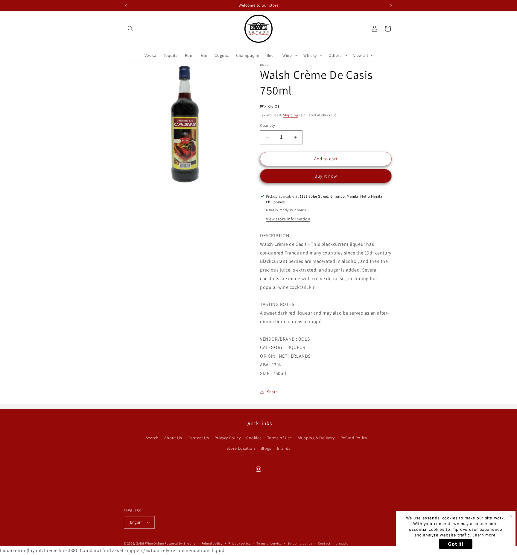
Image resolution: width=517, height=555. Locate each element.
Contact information (334, 543)
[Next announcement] (391, 5)
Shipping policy (300, 543)
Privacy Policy (228, 437)
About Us (173, 437)
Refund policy (212, 543)
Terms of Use (279, 437)
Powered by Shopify (180, 543)
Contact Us (198, 437)
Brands (284, 448)
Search (152, 437)
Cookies (253, 437)
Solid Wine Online (150, 543)
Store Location (240, 448)
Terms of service (269, 543)
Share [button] (272, 391)
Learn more (483, 535)
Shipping (290, 115)
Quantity (267, 125)
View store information (288, 219)
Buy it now (325, 176)
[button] (130, 28)
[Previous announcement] (126, 5)
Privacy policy (239, 543)
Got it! (455, 544)
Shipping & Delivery (316, 437)
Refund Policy (353, 437)
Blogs (266, 448)
